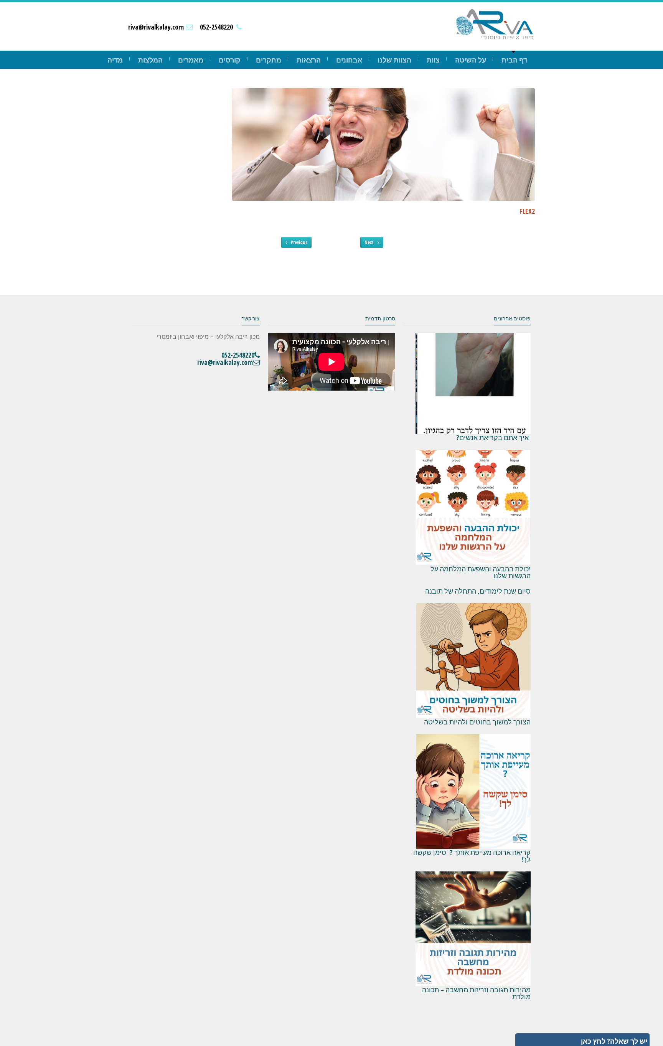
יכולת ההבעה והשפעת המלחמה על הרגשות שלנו (480, 572)
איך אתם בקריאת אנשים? (493, 437)
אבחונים (349, 59)
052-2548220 (216, 26)
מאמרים (190, 59)
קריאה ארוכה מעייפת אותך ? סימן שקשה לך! (472, 856)
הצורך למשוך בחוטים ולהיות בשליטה (476, 721)
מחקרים (268, 59)
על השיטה (470, 59)
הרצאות (309, 59)
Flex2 (527, 211)
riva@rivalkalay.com (156, 26)
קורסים (230, 59)
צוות (433, 59)
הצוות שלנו (394, 59)
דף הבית (514, 59)
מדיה (115, 59)
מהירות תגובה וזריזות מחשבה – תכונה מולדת (476, 993)
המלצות (150, 59)
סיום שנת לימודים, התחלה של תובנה (478, 591)
